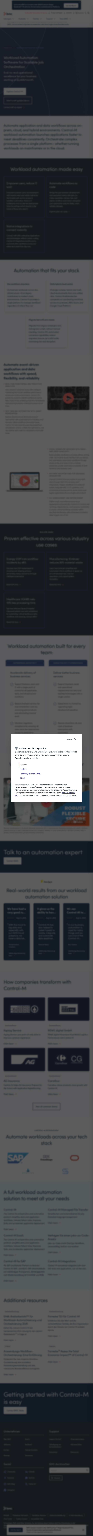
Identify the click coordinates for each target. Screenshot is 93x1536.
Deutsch (23, 764)
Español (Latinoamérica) (30, 773)
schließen (70, 739)
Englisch (23, 769)
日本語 (23, 778)
